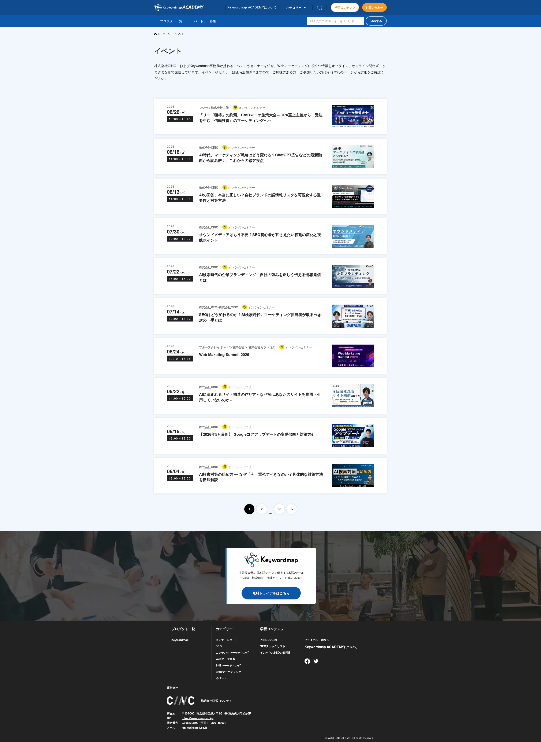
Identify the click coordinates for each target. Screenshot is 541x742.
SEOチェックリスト (272, 646)
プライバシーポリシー (318, 640)
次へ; (292, 509)
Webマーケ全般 (225, 659)
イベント (221, 678)
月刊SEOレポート (271, 640)
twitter (316, 661)
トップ (161, 34)
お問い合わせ (374, 7)
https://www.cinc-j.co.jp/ (197, 718)
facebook (307, 661)
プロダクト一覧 (171, 21)
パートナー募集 (205, 21)
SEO (219, 646)
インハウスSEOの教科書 (275, 652)
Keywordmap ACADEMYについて (331, 646)
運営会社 (172, 688)
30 (279, 509)
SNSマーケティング (228, 665)
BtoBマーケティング (228, 672)
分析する (376, 21)
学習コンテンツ (345, 7)
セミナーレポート (227, 640)
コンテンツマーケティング (232, 652)
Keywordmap (180, 640)
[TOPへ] (179, 7)
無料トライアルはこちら (271, 593)
